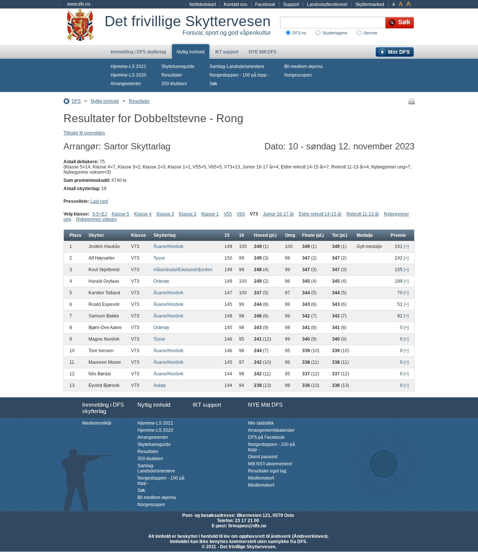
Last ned (99, 201)
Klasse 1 (210, 214)
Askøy (159, 385)
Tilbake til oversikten (84, 133)
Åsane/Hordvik (168, 246)
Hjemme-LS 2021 (128, 66)
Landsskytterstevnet (327, 4)
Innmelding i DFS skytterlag (138, 52)
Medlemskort (261, 478)
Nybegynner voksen (96, 219)
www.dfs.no (78, 4)
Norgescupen (298, 75)
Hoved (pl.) (265, 235)
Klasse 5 (120, 214)
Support (291, 4)
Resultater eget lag (267, 471)
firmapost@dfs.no (247, 525)
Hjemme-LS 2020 (128, 75)
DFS (76, 101)
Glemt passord (262, 456)
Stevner (370, 33)
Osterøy (161, 281)
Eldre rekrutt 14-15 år (320, 214)
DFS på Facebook (266, 437)
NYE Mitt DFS (262, 52)
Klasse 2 (187, 214)
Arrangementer (126, 83)
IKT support (226, 52)
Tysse (159, 258)
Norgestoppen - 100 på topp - (239, 75)
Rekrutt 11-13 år (363, 214)
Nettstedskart (202, 4)
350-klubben (174, 83)
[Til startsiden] (84, 27)
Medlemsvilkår (97, 423)
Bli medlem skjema (303, 66)
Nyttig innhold (191, 52)
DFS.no (299, 33)
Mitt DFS (399, 52)
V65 (241, 214)
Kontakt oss (235, 4)
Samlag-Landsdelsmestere (236, 66)
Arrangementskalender (271, 430)
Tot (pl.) (339, 235)
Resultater (171, 75)
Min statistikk (261, 423)
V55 (228, 214)
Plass (75, 235)
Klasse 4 (143, 214)
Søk (213, 83)
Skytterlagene (334, 33)
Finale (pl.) (313, 235)
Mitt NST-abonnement (270, 463)
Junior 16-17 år (278, 214)
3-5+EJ (99, 214)
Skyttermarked (369, 4)
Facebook (265, 4)
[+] (406, 246)
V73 (254, 214)
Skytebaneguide (178, 66)
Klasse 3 (165, 214)
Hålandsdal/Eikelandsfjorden (182, 269)
